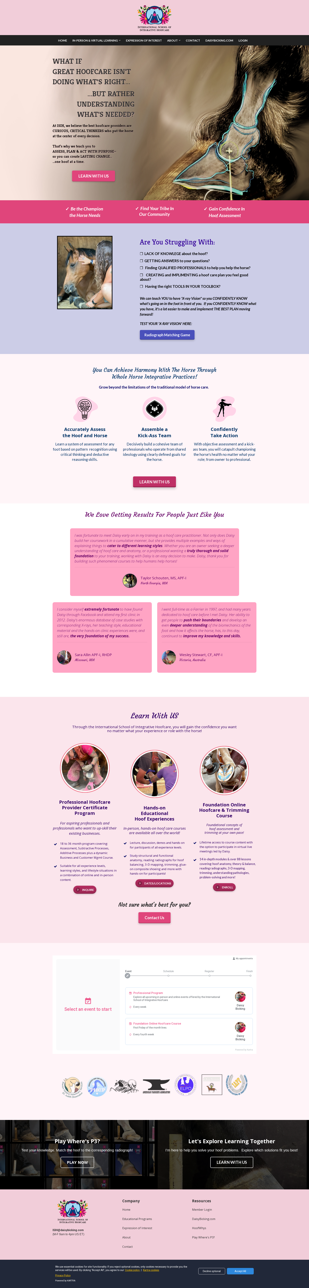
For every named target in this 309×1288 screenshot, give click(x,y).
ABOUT (172, 40)
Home (126, 1210)
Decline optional (212, 1271)
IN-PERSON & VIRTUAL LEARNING (95, 40)
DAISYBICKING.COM (219, 40)
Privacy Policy (63, 1275)
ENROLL (227, 887)
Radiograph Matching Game (167, 335)
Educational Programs (137, 1219)
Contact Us (154, 917)
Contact (127, 1247)
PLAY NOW (77, 1162)
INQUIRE (88, 889)
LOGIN (243, 40)
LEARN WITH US (93, 176)
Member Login (202, 1210)
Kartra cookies (151, 1270)
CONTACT (193, 40)
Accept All (240, 1271)
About (126, 1237)
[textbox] (93, 71)
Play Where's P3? (203, 1237)
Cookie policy (132, 1270)
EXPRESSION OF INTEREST (144, 40)
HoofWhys (199, 1228)
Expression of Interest (137, 1228)
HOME (62, 40)
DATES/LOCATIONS (157, 883)
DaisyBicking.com (203, 1219)
